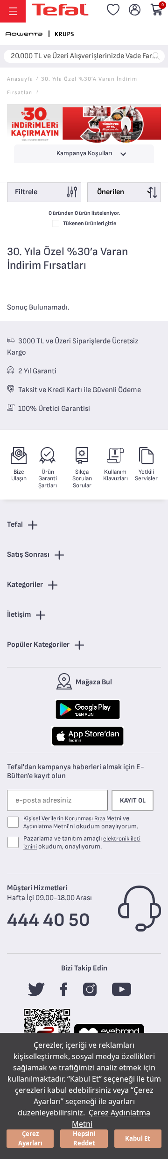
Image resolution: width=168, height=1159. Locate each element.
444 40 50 (48, 920)
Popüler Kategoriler (38, 644)
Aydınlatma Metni (45, 826)
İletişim (19, 614)
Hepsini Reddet (84, 1138)
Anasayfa (20, 79)
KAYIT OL (133, 800)
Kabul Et (137, 1138)
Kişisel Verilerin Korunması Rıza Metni (72, 818)
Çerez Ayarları (30, 1138)
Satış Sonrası (28, 554)
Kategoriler (25, 584)
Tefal (15, 524)
